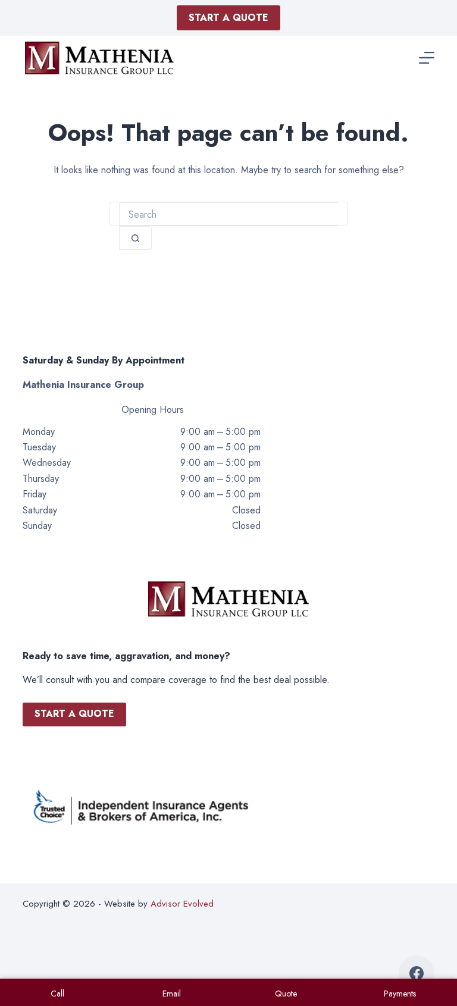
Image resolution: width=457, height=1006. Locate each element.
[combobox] (228, 214)
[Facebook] (416, 973)
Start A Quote (228, 17)
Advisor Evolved (182, 903)
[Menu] (426, 57)
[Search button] (135, 238)
